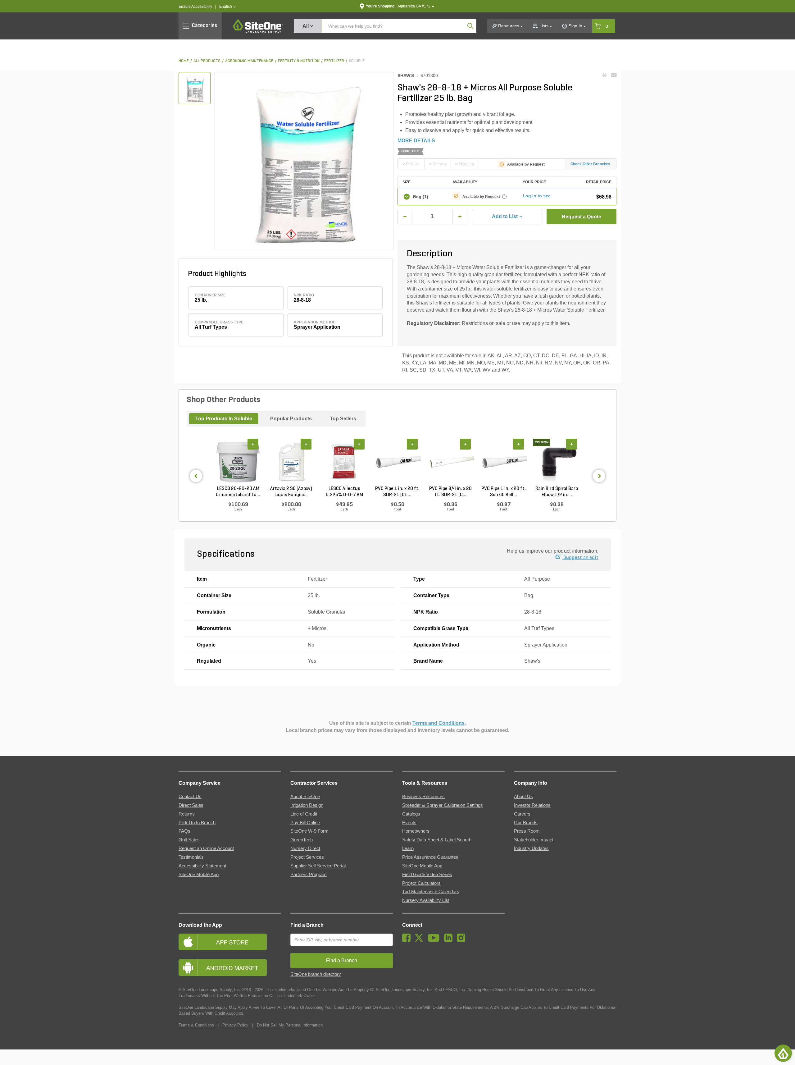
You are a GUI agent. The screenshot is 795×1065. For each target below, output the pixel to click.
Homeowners (415, 831)
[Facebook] (408, 940)
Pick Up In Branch (197, 822)
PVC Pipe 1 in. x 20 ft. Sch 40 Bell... (503, 491)
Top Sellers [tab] (343, 418)
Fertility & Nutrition (299, 61)
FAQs (184, 831)
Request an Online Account (206, 848)
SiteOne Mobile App (199, 874)
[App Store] (230, 942)
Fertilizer (334, 61)
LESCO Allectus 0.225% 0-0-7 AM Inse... (344, 492)
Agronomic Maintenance (249, 61)
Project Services (307, 857)
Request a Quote (581, 216)
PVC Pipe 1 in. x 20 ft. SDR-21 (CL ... (397, 491)
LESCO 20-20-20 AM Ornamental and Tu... (238, 491)
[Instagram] (462, 940)
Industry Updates (531, 848)
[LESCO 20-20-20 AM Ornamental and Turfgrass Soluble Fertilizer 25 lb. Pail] (238, 461)
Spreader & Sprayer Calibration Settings (442, 805)
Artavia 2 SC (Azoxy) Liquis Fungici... (291, 491)
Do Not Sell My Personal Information (290, 1025)
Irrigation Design (306, 805)
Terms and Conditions (438, 723)
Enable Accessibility (195, 6)
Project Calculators (421, 883)
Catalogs (411, 813)
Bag (420, 196)
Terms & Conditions (196, 1025)
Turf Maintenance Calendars (430, 891)
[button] (227, 6)
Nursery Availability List (425, 900)
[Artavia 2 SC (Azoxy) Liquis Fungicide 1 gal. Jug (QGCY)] (291, 461)
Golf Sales (189, 839)
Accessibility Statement (202, 865)
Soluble (357, 61)
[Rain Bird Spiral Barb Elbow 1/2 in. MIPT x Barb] (556, 461)
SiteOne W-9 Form (309, 831)
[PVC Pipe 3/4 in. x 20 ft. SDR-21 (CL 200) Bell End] (450, 461)
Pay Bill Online (305, 822)
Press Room (527, 831)
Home (184, 61)
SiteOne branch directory (315, 974)
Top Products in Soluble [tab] (223, 418)
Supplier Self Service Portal (318, 865)
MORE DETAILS (416, 140)
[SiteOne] (258, 32)
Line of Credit (303, 813)
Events (409, 822)
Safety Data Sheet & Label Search (436, 839)
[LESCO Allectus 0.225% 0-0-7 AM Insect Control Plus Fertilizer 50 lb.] (344, 461)
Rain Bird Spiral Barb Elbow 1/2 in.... (556, 491)
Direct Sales (191, 805)
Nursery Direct (305, 848)
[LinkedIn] (450, 940)
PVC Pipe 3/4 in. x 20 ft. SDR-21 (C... (450, 491)
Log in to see (537, 195)
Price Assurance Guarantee (430, 857)
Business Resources (423, 796)
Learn (408, 848)
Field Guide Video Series (427, 874)
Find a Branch (307, 925)
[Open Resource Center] (783, 1053)
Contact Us (190, 796)
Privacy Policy (235, 1025)
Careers (522, 813)
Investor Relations (532, 805)
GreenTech (301, 839)
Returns (187, 813)
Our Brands (526, 822)
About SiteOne (305, 796)
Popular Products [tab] (291, 418)
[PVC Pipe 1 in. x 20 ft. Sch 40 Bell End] (503, 461)
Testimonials (191, 857)
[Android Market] (230, 967)
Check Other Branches (590, 164)
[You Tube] (435, 940)
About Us (523, 796)
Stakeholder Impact (533, 839)
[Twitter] (420, 940)
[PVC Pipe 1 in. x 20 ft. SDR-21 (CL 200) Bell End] (397, 461)
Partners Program (308, 874)
